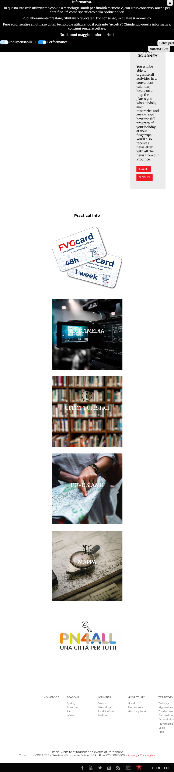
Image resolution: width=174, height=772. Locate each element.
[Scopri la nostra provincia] (127, 767)
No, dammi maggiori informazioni (87, 35)
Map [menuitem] (161, 732)
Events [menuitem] (101, 703)
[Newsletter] (139, 767)
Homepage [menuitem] (51, 697)
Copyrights (147, 755)
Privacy (132, 755)
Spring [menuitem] (71, 703)
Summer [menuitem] (72, 707)
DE (158, 768)
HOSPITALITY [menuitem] (136, 697)
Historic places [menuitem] (137, 711)
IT (151, 768)
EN (166, 768)
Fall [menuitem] (69, 711)
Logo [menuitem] (162, 728)
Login (144, 169)
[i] (34, 42)
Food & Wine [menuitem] (105, 711)
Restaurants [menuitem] (135, 707)
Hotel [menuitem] (131, 703)
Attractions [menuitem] (104, 707)
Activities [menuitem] (104, 697)
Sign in (144, 177)
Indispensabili (20, 42)
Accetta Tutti (159, 49)
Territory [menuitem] (164, 703)
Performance (57, 42)
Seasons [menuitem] (73, 697)
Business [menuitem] (103, 715)
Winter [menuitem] (71, 715)
